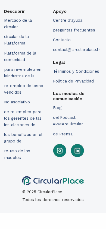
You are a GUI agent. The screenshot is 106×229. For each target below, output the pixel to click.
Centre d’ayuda (67, 20)
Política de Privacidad (73, 81)
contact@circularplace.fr (76, 49)
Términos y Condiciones (76, 71)
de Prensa (63, 134)
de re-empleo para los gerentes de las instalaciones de (23, 118)
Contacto (62, 39)
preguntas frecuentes (74, 30)
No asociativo (17, 102)
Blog (57, 107)
